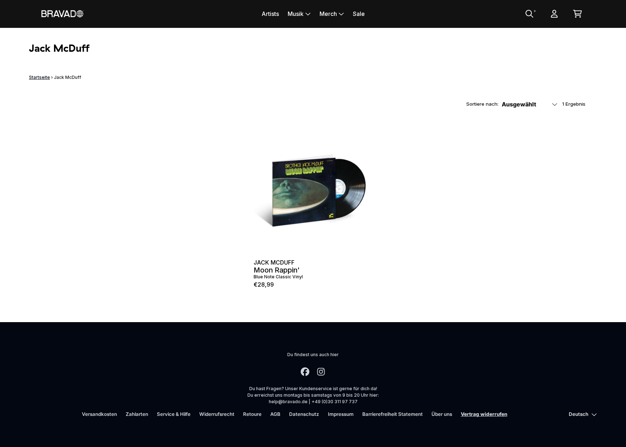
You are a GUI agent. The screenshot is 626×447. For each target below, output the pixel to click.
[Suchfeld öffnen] (529, 13)
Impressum (341, 414)
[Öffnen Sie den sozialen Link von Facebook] (305, 372)
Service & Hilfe (174, 414)
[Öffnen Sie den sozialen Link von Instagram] (321, 372)
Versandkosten (99, 414)
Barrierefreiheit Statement (392, 414)
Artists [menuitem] (270, 13)
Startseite (39, 77)
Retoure (252, 414)
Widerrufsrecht (216, 414)
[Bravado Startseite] (62, 13)
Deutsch (578, 414)
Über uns (441, 414)
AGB (275, 414)
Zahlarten (137, 414)
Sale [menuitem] (359, 13)
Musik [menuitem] (296, 13)
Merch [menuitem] (328, 13)
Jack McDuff (274, 262)
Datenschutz (304, 414)
